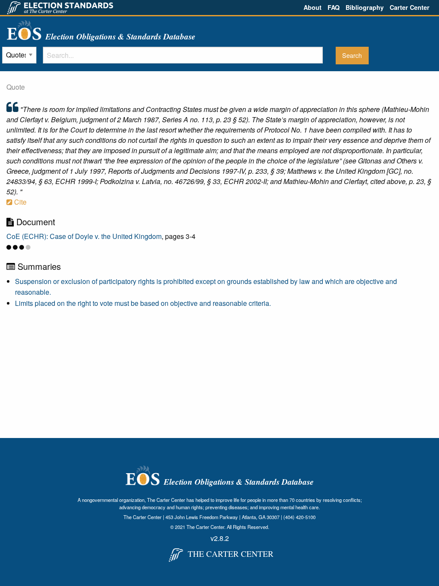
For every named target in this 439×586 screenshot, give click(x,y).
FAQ (334, 7)
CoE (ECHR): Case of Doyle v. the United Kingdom (84, 236)
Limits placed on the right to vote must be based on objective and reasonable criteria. (143, 303)
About (313, 7)
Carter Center (410, 7)
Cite (19, 202)
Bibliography (365, 7)
